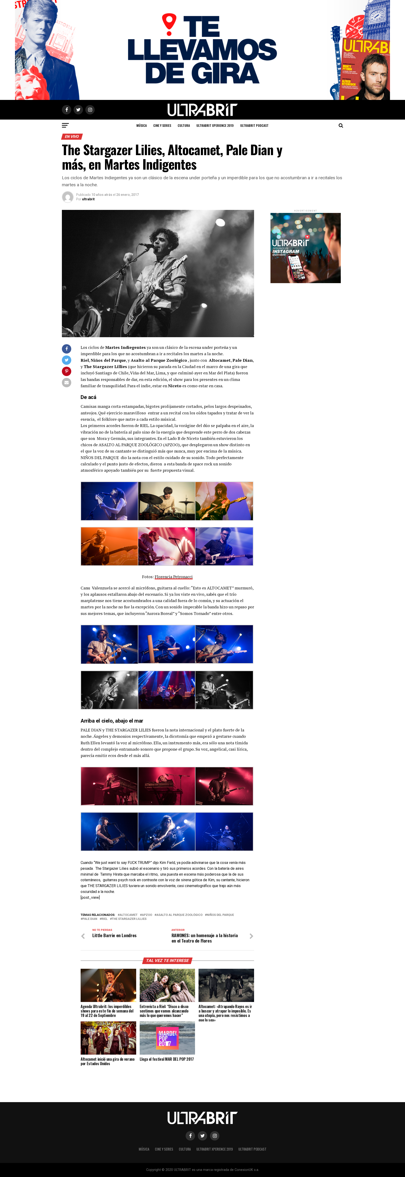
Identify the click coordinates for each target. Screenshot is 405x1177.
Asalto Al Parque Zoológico (179, 915)
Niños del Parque (220, 915)
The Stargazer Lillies (129, 919)
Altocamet (129, 915)
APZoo (147, 915)
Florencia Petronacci (174, 576)
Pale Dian (89, 919)
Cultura (184, 125)
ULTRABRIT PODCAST (254, 125)
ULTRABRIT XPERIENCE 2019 (215, 125)
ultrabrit (88, 199)
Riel (104, 919)
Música (141, 125)
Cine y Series (162, 125)
